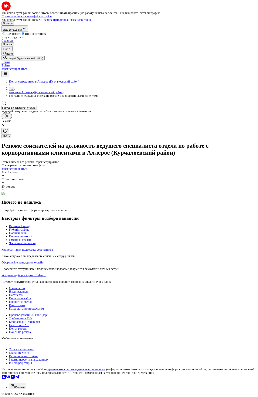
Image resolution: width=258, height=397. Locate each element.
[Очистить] (7, 116)
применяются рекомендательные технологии (76, 369)
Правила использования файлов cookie (66, 19)
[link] (8, 53)
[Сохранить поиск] (5, 131)
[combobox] (19, 108)
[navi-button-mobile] (5, 74)
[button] (6, 62)
